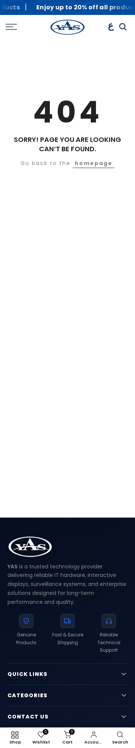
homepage (93, 163)
